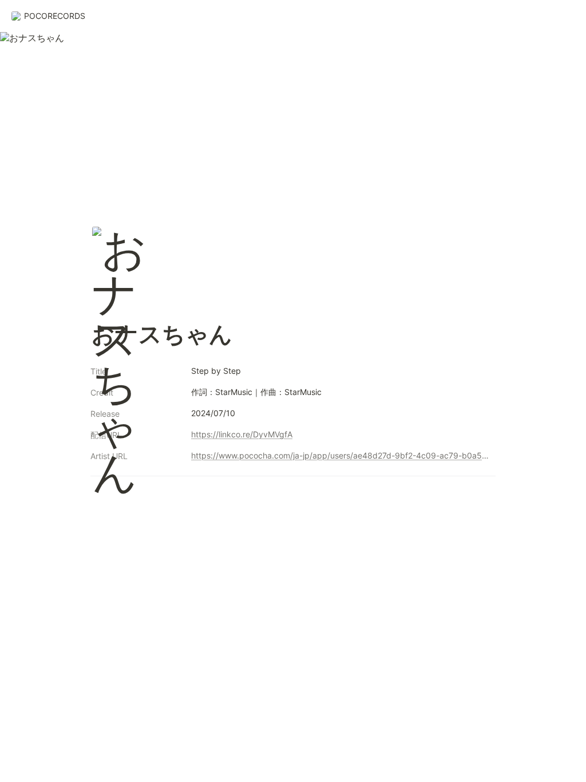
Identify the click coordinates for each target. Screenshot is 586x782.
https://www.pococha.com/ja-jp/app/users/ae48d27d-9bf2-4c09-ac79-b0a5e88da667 (341, 455)
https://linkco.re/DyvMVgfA (241, 434)
